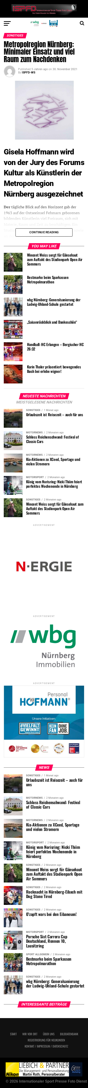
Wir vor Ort (29, 1034)
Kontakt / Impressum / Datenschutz (46, 1046)
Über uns (48, 1034)
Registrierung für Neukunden (46, 1040)
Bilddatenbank (69, 1034)
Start (13, 1034)
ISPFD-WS (28, 72)
